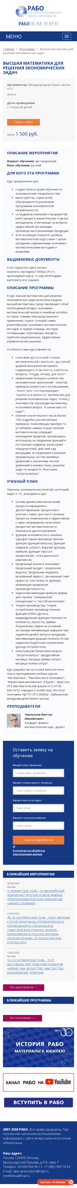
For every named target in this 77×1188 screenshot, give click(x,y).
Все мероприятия (21, 987)
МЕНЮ (14, 36)
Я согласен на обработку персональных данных (29, 852)
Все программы (20, 1018)
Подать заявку (23, 122)
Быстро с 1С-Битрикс (53, 1182)
